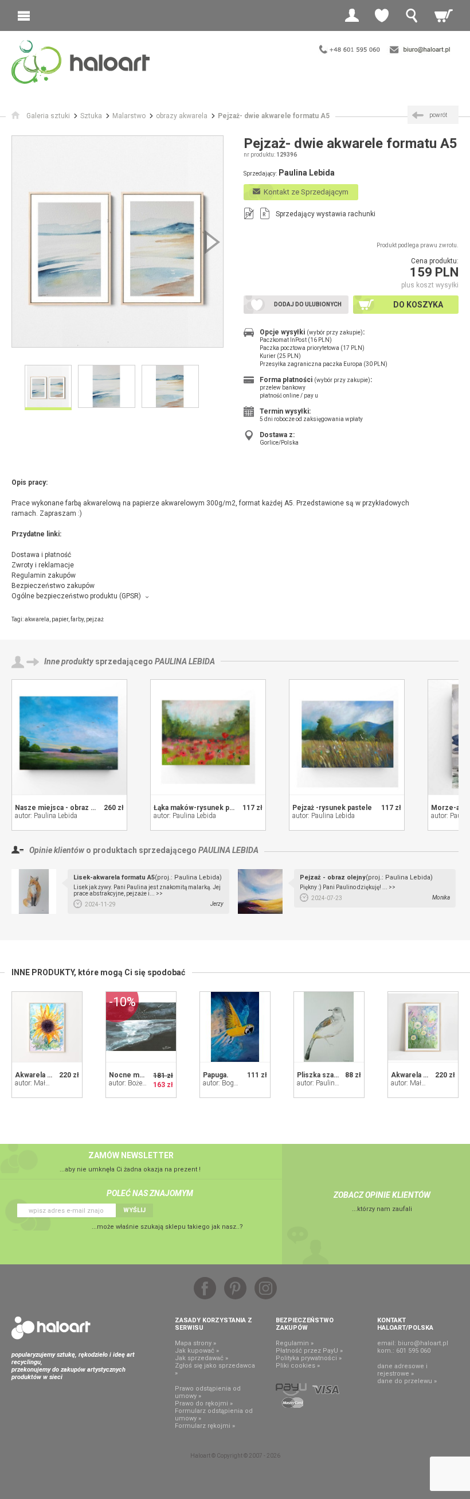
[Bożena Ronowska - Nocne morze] (141, 1027)
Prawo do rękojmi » (204, 1403)
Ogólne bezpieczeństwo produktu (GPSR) (76, 596)
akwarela (37, 619)
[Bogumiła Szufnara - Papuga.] (235, 1027)
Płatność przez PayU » (309, 1350)
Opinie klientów (56, 850)
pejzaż (95, 619)
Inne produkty (68, 661)
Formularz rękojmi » (205, 1426)
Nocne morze (132, 1075)
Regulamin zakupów (43, 575)
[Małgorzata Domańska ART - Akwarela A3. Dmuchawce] (423, 1027)
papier (60, 619)
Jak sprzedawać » (201, 1358)
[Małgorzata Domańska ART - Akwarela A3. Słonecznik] (47, 1027)
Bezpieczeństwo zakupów (53, 586)
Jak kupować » (197, 1350)
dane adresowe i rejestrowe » (402, 1369)
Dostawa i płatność (41, 555)
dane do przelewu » (407, 1381)
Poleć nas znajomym (150, 1193)
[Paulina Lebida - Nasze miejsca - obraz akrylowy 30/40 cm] (69, 737)
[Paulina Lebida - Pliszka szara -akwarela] (329, 1027)
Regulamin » (295, 1343)
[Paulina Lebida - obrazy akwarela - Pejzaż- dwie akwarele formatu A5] (117, 241)
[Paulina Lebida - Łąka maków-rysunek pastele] (208, 737)
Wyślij (134, 1210)
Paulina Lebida (185, 661)
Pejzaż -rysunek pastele (332, 808)
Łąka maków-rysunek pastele (202, 808)
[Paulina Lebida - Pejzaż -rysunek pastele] (346, 737)
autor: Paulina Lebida (46, 816)
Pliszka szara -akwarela (335, 1075)
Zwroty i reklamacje (42, 565)
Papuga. (216, 1075)
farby (77, 619)
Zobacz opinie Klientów (382, 1195)
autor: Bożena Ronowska (145, 1083)
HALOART (51, 1328)
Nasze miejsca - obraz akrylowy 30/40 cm (83, 808)
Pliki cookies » (298, 1365)
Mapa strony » (195, 1343)
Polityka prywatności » (309, 1358)
